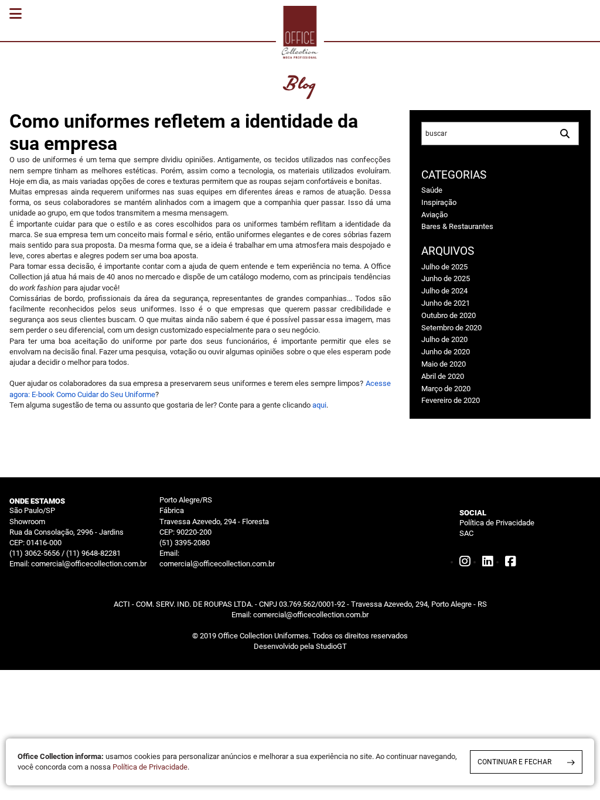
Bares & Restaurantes (457, 226)
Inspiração (438, 202)
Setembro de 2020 (451, 327)
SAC (466, 533)
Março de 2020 (446, 388)
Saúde (431, 190)
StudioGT (331, 646)
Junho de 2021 (445, 303)
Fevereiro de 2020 (450, 400)
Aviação (434, 214)
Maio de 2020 (443, 364)
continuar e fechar (514, 762)
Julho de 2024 (444, 290)
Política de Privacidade (496, 522)
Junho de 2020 (445, 351)
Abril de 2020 (442, 376)
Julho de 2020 (444, 339)
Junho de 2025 (445, 278)
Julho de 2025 (444, 266)
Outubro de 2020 (448, 315)
